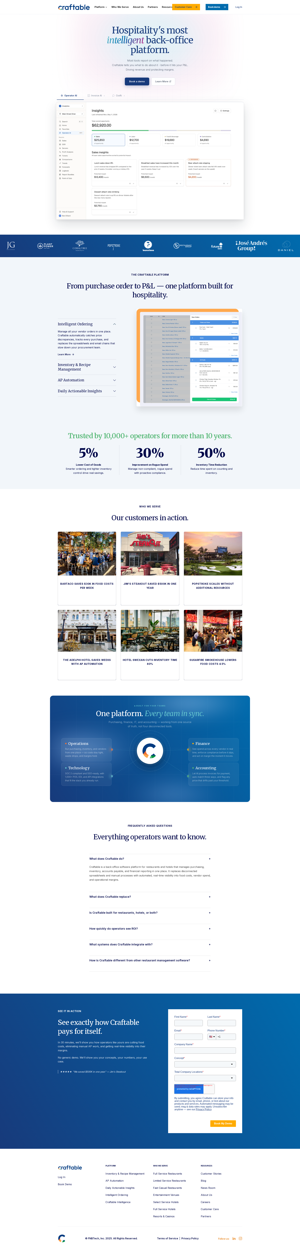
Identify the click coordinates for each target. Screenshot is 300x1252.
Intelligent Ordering (75, 324)
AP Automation (71, 380)
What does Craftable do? (150, 858)
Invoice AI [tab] (96, 95)
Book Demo (65, 1184)
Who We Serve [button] (120, 6)
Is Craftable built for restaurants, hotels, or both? (150, 912)
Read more (68, 588)
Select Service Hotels (166, 1202)
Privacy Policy (190, 1238)
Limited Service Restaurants (169, 1180)
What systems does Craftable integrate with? (150, 944)
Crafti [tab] (119, 95)
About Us (206, 1194)
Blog (203, 1180)
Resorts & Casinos (164, 1216)
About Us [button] (138, 6)
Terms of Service (167, 1238)
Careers (205, 1202)
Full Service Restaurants (167, 1173)
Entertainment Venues (166, 1194)
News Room (208, 1187)
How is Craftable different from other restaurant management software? (150, 960)
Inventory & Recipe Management (74, 367)
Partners (206, 1216)
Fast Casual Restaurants (167, 1187)
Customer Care (183, 7)
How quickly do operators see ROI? (150, 928)
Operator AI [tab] (70, 95)
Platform (100, 6)
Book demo (214, 7)
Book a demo (137, 81)
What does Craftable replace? (150, 896)
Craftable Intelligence (117, 1202)
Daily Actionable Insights (80, 391)
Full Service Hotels (164, 1209)
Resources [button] (168, 6)
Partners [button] (153, 6)
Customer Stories (211, 1173)
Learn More (161, 81)
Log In (238, 7)
